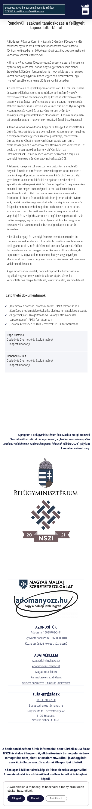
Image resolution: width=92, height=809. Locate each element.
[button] (85, 11)
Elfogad (16, 798)
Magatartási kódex (46, 671)
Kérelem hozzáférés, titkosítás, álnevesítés (46, 683)
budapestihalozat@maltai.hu (46, 705)
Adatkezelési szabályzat (46, 666)
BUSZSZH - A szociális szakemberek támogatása (24, 11)
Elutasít (35, 798)
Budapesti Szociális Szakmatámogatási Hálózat (29, 7)
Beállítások (56, 798)
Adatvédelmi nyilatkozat (46, 660)
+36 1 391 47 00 (46, 700)
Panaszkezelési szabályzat (46, 677)
